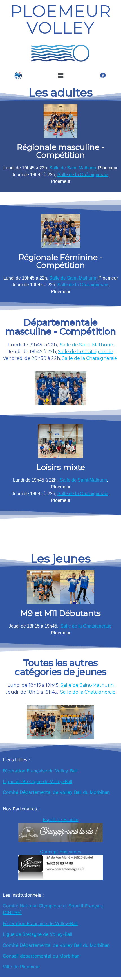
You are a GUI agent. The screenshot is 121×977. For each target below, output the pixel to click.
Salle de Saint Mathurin (72, 167)
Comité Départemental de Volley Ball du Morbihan (56, 792)
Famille (70, 819)
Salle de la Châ (72, 174)
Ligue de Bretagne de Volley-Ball (37, 781)
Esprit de (53, 819)
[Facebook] (103, 75)
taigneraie (98, 174)
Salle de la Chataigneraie (82, 284)
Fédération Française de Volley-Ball (40, 771)
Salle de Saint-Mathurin (72, 278)
